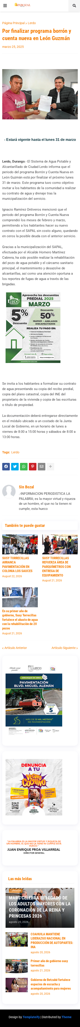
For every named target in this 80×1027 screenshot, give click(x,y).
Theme (67, 1017)
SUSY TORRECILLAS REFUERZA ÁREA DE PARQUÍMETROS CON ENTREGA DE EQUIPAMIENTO (56, 566)
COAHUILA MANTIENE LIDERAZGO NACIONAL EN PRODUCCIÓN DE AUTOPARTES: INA (52, 940)
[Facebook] (6, 466)
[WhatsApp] (24, 466)
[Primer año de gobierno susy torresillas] (17, 966)
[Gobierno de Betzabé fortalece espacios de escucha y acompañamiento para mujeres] (17, 985)
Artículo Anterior (15, 648)
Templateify (31, 1017)
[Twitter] (15, 466)
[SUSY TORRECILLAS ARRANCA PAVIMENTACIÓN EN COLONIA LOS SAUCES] (20, 544)
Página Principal (13, 23)
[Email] (41, 466)
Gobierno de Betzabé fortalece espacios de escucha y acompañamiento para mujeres (51, 984)
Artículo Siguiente (64, 648)
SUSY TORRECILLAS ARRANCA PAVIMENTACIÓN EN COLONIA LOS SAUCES (17, 564)
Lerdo (32, 23)
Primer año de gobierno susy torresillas (49, 963)
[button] (5, 6)
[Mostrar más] (50, 466)
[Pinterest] (32, 466)
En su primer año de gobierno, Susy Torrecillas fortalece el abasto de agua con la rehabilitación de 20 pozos (20, 619)
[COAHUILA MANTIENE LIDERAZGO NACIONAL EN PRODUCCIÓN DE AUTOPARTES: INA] (17, 939)
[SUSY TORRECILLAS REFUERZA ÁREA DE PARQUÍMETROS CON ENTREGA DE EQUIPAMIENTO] (60, 544)
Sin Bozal (26, 487)
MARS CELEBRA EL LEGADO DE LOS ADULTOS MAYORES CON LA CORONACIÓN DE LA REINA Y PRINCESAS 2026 (40, 907)
